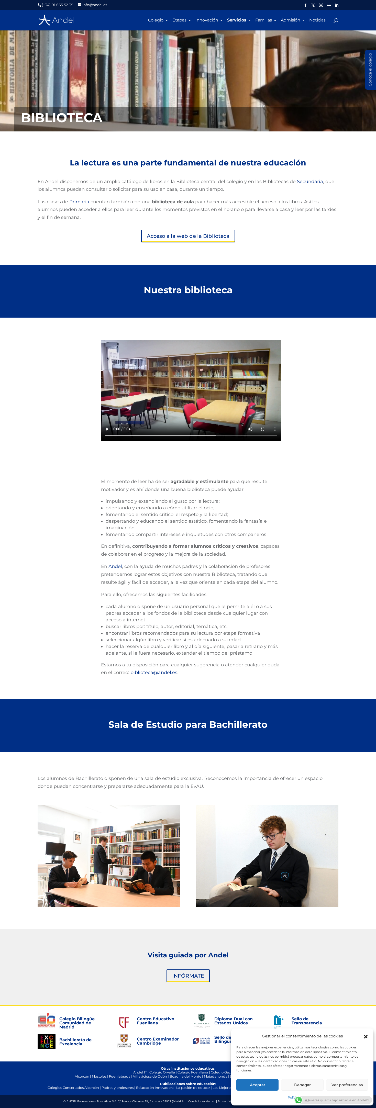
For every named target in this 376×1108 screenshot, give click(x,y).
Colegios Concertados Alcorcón (73, 1087)
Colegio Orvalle (162, 1072)
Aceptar (257, 1084)
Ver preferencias (347, 1084)
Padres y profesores (118, 1087)
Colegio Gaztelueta (227, 1072)
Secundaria (310, 181)
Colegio (155, 20)
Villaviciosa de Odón (150, 1076)
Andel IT (140, 1072)
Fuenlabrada (119, 1076)
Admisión (290, 20)
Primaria (79, 202)
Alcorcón (82, 1076)
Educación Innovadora (155, 1087)
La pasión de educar (193, 1087)
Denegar (302, 1084)
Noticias (317, 20)
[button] (365, 1036)
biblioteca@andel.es (153, 672)
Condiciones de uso (201, 1101)
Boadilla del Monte (185, 1076)
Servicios (236, 20)
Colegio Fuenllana (193, 1072)
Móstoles (99, 1076)
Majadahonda (215, 1076)
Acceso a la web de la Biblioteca (188, 236)
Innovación (206, 20)
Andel (115, 566)
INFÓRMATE (188, 976)
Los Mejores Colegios (230, 1087)
